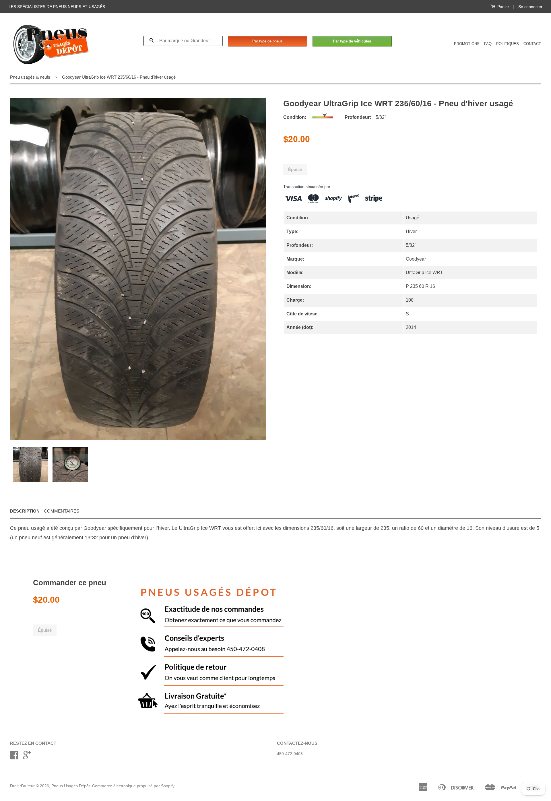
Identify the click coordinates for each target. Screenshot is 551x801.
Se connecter (530, 6)
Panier (502, 6)
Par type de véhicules (352, 41)
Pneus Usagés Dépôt (70, 786)
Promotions (467, 44)
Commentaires (61, 511)
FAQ (488, 44)
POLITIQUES (507, 44)
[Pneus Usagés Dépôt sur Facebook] (14, 757)
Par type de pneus (267, 41)
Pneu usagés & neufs (30, 77)
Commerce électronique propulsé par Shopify (133, 786)
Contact (532, 44)
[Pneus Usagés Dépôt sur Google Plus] (27, 757)
